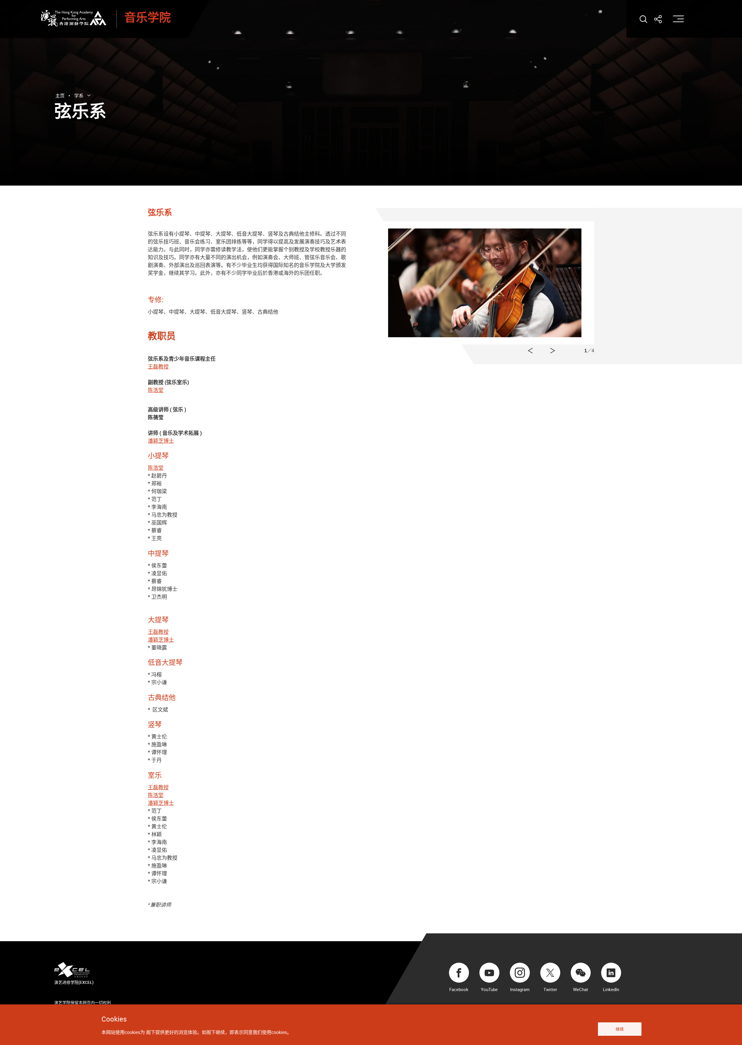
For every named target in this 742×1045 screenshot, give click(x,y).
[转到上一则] (553, 350)
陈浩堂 (155, 390)
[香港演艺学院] (74, 18)
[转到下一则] (530, 350)
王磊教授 (158, 366)
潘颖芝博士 (161, 440)
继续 (620, 1029)
